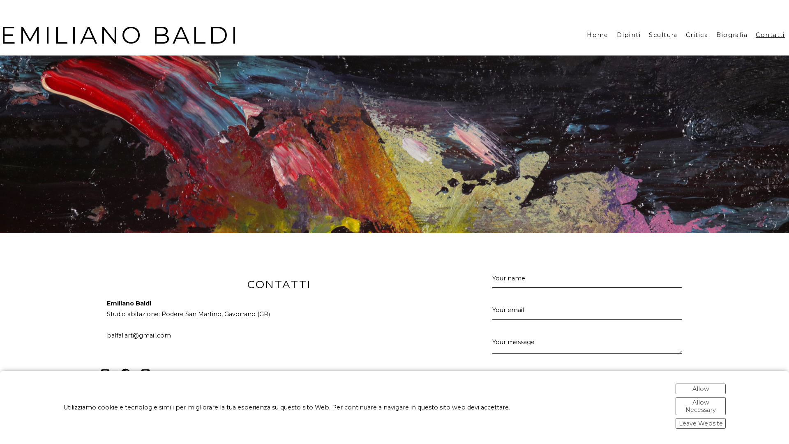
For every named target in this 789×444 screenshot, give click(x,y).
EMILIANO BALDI (120, 35)
